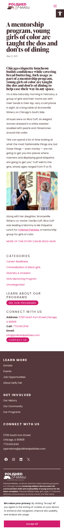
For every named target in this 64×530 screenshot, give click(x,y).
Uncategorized (15, 284)
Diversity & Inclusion (18, 273)
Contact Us (18, 339)
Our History (10, 400)
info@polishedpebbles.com (23, 335)
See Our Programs (22, 302)
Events (7, 371)
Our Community (13, 406)
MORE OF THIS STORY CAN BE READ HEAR (31, 241)
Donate (7, 365)
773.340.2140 (21, 326)
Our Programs (12, 412)
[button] (60, 13)
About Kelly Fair (12, 383)
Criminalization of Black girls (23, 267)
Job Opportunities (14, 377)
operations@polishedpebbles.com (24, 449)
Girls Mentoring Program (21, 279)
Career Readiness (17, 261)
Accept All (32, 523)
